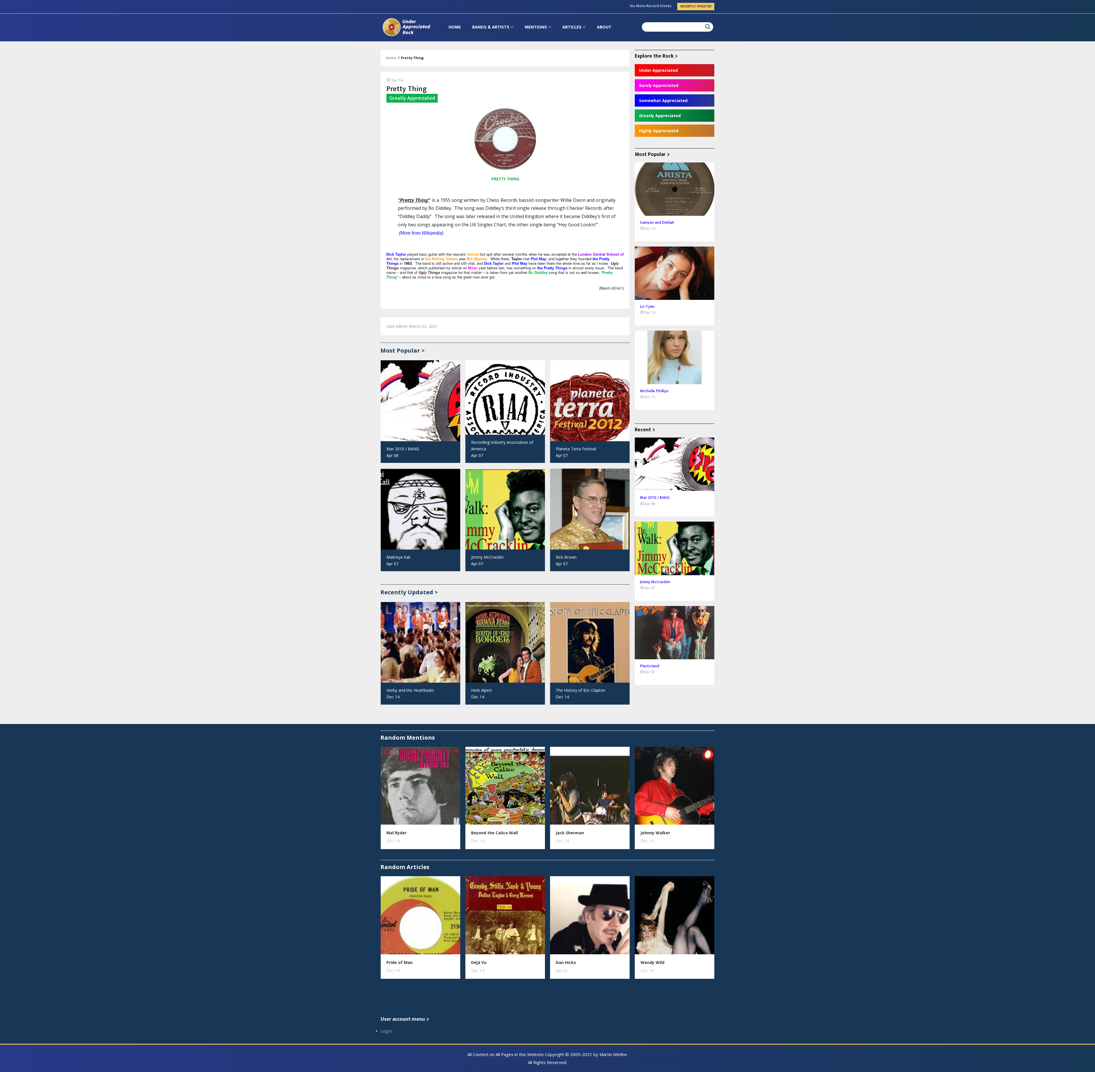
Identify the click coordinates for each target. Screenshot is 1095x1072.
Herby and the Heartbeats (410, 690)
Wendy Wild (652, 962)
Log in (386, 1031)
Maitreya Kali (398, 557)
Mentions (536, 27)
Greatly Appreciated (660, 115)
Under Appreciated (658, 70)
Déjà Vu (478, 962)
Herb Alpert (481, 690)
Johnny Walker (655, 832)
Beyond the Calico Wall (494, 832)
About (604, 27)
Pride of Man (399, 962)
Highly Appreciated (658, 130)
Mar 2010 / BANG (402, 448)
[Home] (406, 27)
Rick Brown (566, 557)
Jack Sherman (570, 832)
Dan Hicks (566, 962)
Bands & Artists (491, 27)
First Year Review (656, 6)
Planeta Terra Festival (576, 448)
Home (455, 27)
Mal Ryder (396, 832)
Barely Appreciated (658, 85)
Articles (572, 27)
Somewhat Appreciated (663, 100)
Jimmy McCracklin (487, 557)
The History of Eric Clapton (580, 690)
